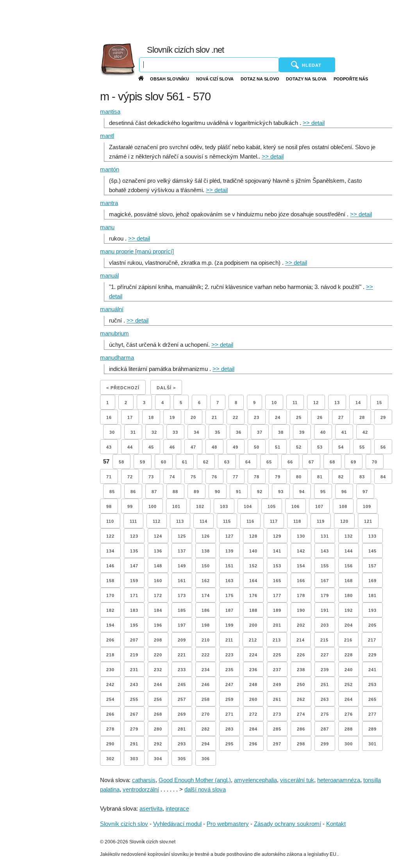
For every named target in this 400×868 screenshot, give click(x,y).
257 (182, 699)
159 (134, 580)
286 (301, 729)
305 (182, 758)
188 (253, 610)
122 (110, 536)
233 (182, 669)
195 (134, 625)
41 (344, 432)
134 (110, 551)
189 (277, 610)
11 (295, 402)
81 (320, 476)
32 (154, 432)
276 (349, 714)
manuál (109, 275)
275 (325, 714)
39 (302, 432)
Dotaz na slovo (260, 79)
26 (320, 417)
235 (229, 669)
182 (110, 610)
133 (372, 536)
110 (110, 521)
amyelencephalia (255, 780)
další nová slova (205, 789)
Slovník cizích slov (124, 823)
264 (349, 699)
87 (154, 491)
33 (175, 432)
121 (368, 521)
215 (324, 640)
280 (158, 729)
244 (158, 684)
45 (151, 447)
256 (158, 699)
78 (256, 476)
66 (290, 462)
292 (158, 743)
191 (325, 610)
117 (274, 521)
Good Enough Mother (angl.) (195, 780)
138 (206, 551)
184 (158, 610)
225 (277, 654)
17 (130, 417)
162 (206, 580)
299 (325, 743)
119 (321, 521)
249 (277, 684)
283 (229, 729)
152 (253, 565)
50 (256, 447)
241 (372, 669)
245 (182, 684)
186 (206, 610)
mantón (109, 169)
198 (206, 625)
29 (383, 417)
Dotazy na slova (306, 79)
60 (163, 462)
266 (110, 714)
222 (206, 654)
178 (301, 595)
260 (253, 699)
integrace (177, 808)
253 (372, 684)
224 (253, 654)
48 (214, 447)
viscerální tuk (297, 780)
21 (214, 417)
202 (301, 625)
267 (134, 714)
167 (325, 580)
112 (157, 521)
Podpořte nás (351, 79)
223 (229, 654)
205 (372, 625)
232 (158, 669)
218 (110, 654)
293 (182, 743)
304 (158, 758)
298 (301, 743)
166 (301, 580)
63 (227, 462)
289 (372, 729)
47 (193, 447)
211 (229, 640)
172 (158, 595)
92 (259, 491)
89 (196, 491)
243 (134, 684)
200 (253, 625)
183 (134, 610)
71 (109, 476)
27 (341, 417)
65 (269, 462)
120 (344, 521)
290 (110, 743)
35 (217, 432)
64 (248, 462)
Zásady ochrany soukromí (287, 823)
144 (349, 551)
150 (206, 565)
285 (277, 729)
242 (110, 684)
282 (206, 729)
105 (272, 506)
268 (158, 714)
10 (274, 402)
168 (349, 580)
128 (253, 536)
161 (182, 580)
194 (110, 625)
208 (158, 640)
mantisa (110, 111)
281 (182, 729)
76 (214, 476)
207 (134, 640)
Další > (166, 387)
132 (349, 536)
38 (281, 432)
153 (277, 565)
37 (259, 432)
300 (349, 743)
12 (316, 402)
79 (277, 476)
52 (299, 447)
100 (152, 506)
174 (206, 595)
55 (362, 447)
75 (193, 476)
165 (277, 580)
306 (206, 758)
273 (277, 714)
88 (175, 491)
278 (110, 729)
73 (151, 476)
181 (372, 595)
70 (374, 462)
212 (253, 640)
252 (349, 684)
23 (256, 417)
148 (158, 565)
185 (182, 610)
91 (238, 491)
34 (196, 432)
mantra (109, 203)
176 (253, 595)
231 (134, 669)
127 (229, 536)
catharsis (143, 780)
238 (301, 669)
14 (358, 402)
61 (185, 462)
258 (206, 699)
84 (383, 476)
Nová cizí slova (215, 79)
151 (229, 565)
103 (224, 506)
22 (235, 417)
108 (343, 506)
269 (182, 714)
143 (325, 551)
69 (353, 462)
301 (372, 743)
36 (238, 432)
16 (109, 417)
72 (130, 476)
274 (301, 714)
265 (372, 699)
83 (362, 476)
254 (110, 699)
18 (151, 417)
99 (130, 506)
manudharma (117, 357)
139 (229, 551)
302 (110, 758)
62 (206, 462)
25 (299, 417)
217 (372, 640)
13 (337, 402)
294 (206, 743)
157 (372, 565)
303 (134, 758)
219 (134, 654)
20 (193, 417)
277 (372, 714)
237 (277, 669)
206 (110, 640)
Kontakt (336, 823)
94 (302, 491)
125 (182, 536)
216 (348, 640)
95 (323, 491)
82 (341, 476)
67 (311, 462)
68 (332, 462)
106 (295, 506)
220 (158, 654)
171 (134, 595)
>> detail (314, 122)
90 (217, 491)
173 (182, 595)
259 (229, 699)
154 (301, 565)
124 (158, 536)
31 (133, 432)
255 (134, 699)
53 (320, 447)
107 (319, 506)
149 (182, 565)
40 (323, 432)
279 (134, 729)
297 (277, 743)
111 (133, 521)
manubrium (114, 333)
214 (300, 640)
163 (229, 580)
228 (349, 654)
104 (248, 506)
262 (301, 699)
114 (203, 521)
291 (134, 743)
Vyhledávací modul (177, 823)
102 (200, 506)
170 (110, 595)
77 (235, 476)
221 (182, 654)
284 (253, 729)
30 (112, 432)
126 (206, 536)
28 (362, 417)
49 (235, 447)
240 (349, 669)
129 (277, 536)
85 (112, 491)
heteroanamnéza (338, 780)
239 (325, 669)
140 (253, 551)
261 (277, 699)
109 (367, 506)
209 (182, 640)
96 (344, 491)
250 (301, 684)
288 (349, 729)
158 (110, 580)
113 (180, 521)
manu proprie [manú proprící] (137, 251)
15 (379, 402)
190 (301, 610)
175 (229, 595)
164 (253, 580)
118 (297, 521)
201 (277, 625)
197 (182, 625)
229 (372, 654)
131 (325, 536)
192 (349, 610)
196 (158, 625)
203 (325, 625)
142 (301, 551)
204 (349, 625)
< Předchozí (122, 387)
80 (299, 476)
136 (158, 551)
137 (182, 551)
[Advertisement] (225, 19)
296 (253, 743)
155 (325, 565)
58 (121, 462)
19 (172, 417)
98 (109, 506)
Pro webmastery (228, 823)
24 (277, 417)
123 (134, 536)
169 (372, 580)
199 (229, 625)
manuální (111, 309)
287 (325, 729)
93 (281, 491)
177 (277, 595)
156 (349, 565)
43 (109, 447)
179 (325, 595)
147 (134, 565)
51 (277, 447)
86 (133, 491)
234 (206, 669)
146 (110, 565)
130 (301, 536)
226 (301, 654)
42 (365, 432)
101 (176, 506)
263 (325, 699)
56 (383, 447)
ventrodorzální (141, 789)
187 (229, 610)
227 (325, 654)
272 (253, 714)
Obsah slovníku (169, 79)
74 (172, 476)
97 (365, 491)
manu (107, 227)
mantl (107, 135)
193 (372, 610)
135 (134, 551)
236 (253, 669)
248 (253, 684)
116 (250, 521)
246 (206, 684)
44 (130, 447)
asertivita (150, 808)
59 (142, 462)
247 (229, 684)
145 (372, 551)
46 (172, 447)
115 (227, 521)
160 (158, 580)
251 (325, 684)
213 (277, 640)
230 (110, 669)
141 (277, 551)
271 (229, 714)
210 (206, 640)
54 (341, 447)
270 (206, 714)
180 (349, 595)
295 (229, 743)
